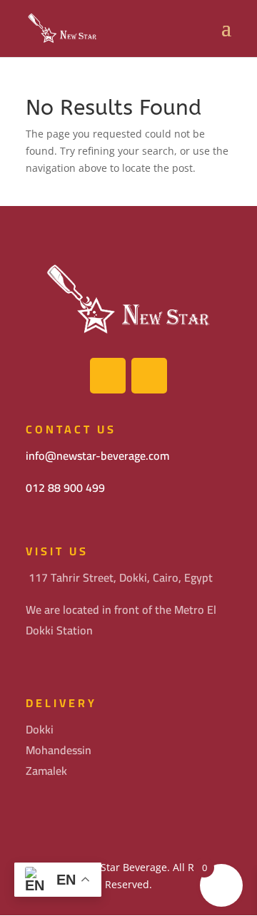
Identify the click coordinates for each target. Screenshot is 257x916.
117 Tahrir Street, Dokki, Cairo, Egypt (121, 577)
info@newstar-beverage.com (97, 455)
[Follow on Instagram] (149, 375)
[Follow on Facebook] (108, 375)
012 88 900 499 (65, 487)
